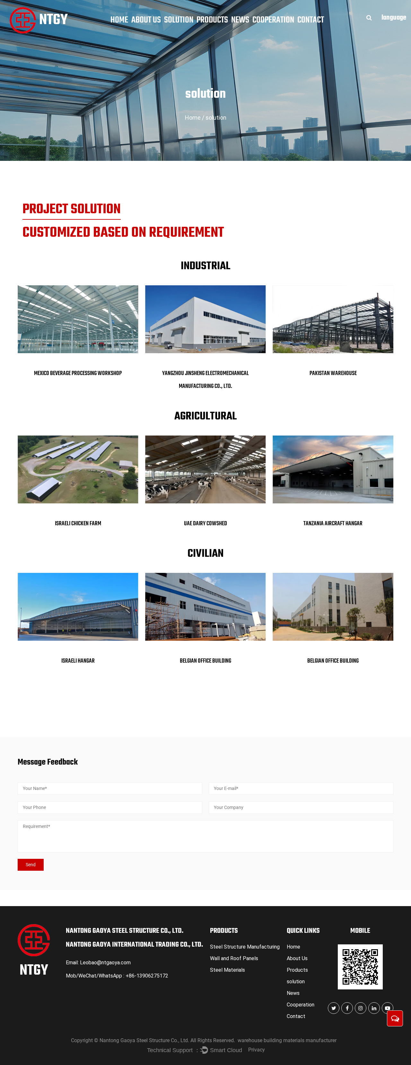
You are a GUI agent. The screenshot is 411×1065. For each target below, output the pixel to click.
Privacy (256, 1050)
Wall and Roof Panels (234, 958)
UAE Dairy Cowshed (205, 523)
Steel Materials (227, 970)
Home (119, 20)
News (240, 20)
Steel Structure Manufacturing (245, 947)
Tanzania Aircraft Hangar (333, 523)
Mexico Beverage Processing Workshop (78, 373)
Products (212, 20)
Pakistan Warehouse (333, 373)
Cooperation (273, 20)
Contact (310, 20)
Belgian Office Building (205, 661)
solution (178, 20)
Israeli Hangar (78, 661)
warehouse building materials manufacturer (287, 1040)
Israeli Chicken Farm (78, 523)
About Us (146, 20)
